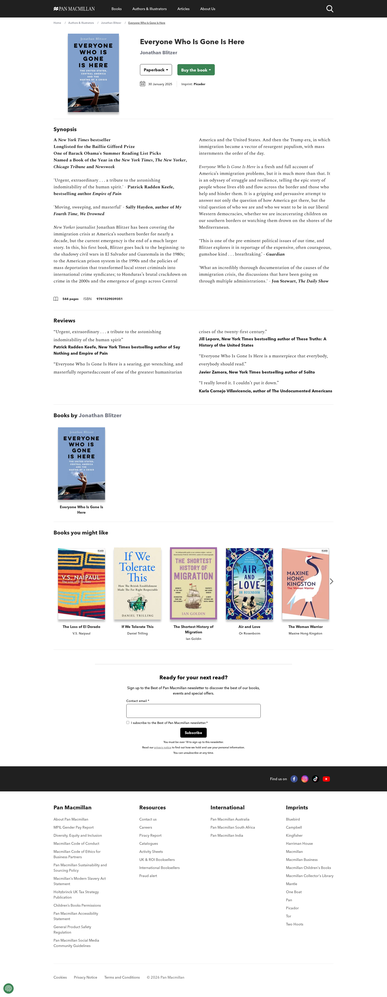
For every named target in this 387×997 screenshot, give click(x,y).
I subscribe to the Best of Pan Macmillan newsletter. (169, 723)
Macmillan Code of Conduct (76, 843)
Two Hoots (294, 924)
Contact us (148, 819)
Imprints (297, 807)
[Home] (74, 8)
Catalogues (148, 843)
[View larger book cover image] (93, 73)
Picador (292, 908)
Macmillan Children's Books (308, 867)
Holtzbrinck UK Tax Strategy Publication (76, 894)
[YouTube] (326, 779)
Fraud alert (148, 875)
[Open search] (329, 8)
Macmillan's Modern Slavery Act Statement (80, 881)
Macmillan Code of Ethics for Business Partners (77, 854)
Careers (145, 827)
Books (117, 9)
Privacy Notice (85, 977)
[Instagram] (304, 778)
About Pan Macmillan (71, 819)
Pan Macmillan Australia (230, 819)
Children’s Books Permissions (77, 905)
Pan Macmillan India (227, 835)
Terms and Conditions (122, 977)
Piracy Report (150, 835)
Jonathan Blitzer (111, 22)
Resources (152, 807)
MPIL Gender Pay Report (74, 827)
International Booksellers (159, 867)
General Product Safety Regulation (72, 929)
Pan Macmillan (73, 807)
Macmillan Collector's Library (309, 875)
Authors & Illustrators (149, 9)
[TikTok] (315, 778)
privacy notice (162, 747)
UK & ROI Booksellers (157, 859)
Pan (289, 900)
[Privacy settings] (8, 988)
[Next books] (331, 581)
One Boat (294, 892)
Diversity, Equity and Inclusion (78, 835)
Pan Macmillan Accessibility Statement (76, 916)
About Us (207, 9)
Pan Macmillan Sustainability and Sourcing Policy (80, 868)
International (228, 807)
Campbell (294, 827)
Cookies (60, 977)
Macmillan (294, 851)
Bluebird (293, 819)
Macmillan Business (302, 859)
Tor (288, 916)
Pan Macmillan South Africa (233, 827)
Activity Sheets (151, 851)
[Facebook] (294, 778)
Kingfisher (294, 835)
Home (57, 22)
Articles (183, 9)
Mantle (291, 884)
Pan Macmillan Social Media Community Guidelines (76, 943)
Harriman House (299, 843)
